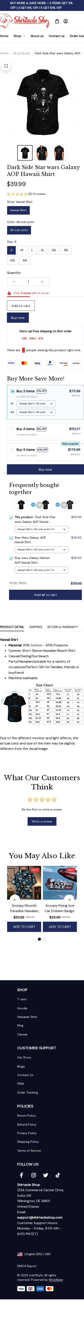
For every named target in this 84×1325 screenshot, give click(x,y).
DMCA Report (27, 1266)
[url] (39, 1217)
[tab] (39, 939)
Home (4, 53)
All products (21, 53)
